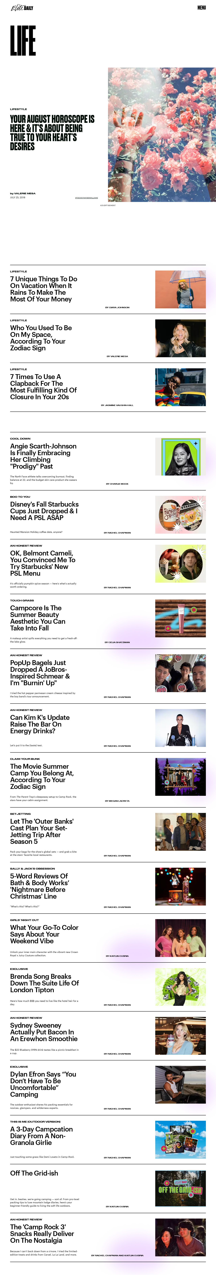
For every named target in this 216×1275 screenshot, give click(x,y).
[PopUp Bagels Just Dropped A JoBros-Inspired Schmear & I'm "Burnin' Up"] (108, 679)
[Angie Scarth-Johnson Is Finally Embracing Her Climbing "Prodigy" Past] (108, 461)
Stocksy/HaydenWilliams (86, 198)
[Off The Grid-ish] (108, 1191)
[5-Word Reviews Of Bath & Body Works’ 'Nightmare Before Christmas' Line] (108, 891)
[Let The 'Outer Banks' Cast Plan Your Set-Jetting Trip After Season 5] (108, 837)
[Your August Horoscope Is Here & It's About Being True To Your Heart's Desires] (108, 135)
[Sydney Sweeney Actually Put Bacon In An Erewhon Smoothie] (108, 1038)
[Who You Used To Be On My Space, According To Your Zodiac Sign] (108, 341)
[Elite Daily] (22, 7)
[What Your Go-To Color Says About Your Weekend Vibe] (108, 941)
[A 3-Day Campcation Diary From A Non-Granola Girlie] (108, 1142)
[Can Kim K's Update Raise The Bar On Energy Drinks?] (108, 731)
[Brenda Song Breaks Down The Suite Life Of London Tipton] (108, 990)
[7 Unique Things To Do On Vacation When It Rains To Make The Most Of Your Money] (108, 289)
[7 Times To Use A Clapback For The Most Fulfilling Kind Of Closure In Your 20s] (108, 390)
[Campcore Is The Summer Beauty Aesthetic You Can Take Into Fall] (108, 624)
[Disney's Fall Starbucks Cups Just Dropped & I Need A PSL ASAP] (108, 517)
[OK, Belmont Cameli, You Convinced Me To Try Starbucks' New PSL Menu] (108, 569)
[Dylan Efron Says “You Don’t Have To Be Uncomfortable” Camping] (108, 1090)
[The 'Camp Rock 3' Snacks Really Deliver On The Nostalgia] (108, 1240)
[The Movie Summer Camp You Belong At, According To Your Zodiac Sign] (108, 782)
